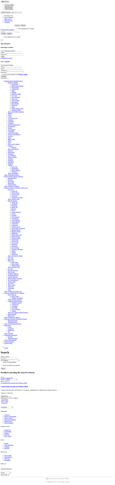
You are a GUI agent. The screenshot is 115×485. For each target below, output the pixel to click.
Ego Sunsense (15, 217)
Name (2, 67)
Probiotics (11, 154)
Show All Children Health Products (18, 312)
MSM (9, 141)
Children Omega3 (17, 303)
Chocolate (11, 328)
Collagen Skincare (13, 273)
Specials (6, 448)
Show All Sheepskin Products (12, 324)
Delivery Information (10, 416)
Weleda (14, 252)
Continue (3, 76)
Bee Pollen (11, 183)
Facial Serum (15, 192)
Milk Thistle (11, 139)
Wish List (7, 458)
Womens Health (16, 110)
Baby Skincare (12, 294)
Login (2, 56)
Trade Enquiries (8, 423)
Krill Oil (14, 147)
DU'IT (13, 210)
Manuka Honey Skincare (15, 278)
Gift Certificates (8, 445)
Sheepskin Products (9, 319)
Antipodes (14, 204)
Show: (2, 381)
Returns (6, 433)
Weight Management (17, 108)
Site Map (6, 435)
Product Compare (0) (7, 378)
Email (2, 52)
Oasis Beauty (15, 239)
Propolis (10, 180)
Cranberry (11, 123)
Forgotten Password (6, 58)
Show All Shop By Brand (15, 256)
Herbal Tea (11, 330)
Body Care (11, 260)
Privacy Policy (8, 418)
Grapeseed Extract (13, 133)
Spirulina (10, 159)
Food (6, 325)
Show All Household (10, 340)
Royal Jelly (11, 181)
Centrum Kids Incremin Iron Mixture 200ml (14, 386)
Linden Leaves (16, 226)
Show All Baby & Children (12, 317)
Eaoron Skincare (16, 212)
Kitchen (10, 337)
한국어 (8, 12)
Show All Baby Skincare (15, 299)
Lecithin (10, 136)
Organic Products (9, 341)
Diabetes (14, 92)
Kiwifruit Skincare (13, 275)
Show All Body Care (14, 267)
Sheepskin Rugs (12, 322)
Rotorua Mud (12, 282)
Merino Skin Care (17, 235)
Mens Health (15, 103)
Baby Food (11, 315)
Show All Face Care (13, 199)
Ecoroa (14, 214)
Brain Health (15, 87)
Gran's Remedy (16, 220)
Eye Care (14, 95)
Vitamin (10, 165)
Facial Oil (14, 191)
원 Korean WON (9, 5)
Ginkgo (10, 128)
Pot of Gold (15, 243)
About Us (7, 415)
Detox (13, 91)
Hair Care (10, 259)
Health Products (8, 81)
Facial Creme (15, 194)
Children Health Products (15, 301)
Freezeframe (15, 218)
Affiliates (7, 447)
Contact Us (4, 403)
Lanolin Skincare (13, 277)
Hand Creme (15, 264)
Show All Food (8, 333)
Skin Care (14, 105)
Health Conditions (13, 82)
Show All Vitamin (13, 173)
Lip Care (10, 269)
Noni (9, 142)
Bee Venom (11, 272)
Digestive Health (16, 94)
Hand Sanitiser (16, 265)
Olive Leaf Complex (14, 144)
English (19, 12)
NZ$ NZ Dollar (8, 7)
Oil (9, 332)
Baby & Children (9, 293)
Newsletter (7, 460)
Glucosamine (11, 129)
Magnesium (15, 168)
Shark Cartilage (12, 157)
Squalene (10, 160)
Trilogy (14, 251)
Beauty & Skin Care (10, 188)
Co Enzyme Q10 (13, 118)
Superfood (11, 162)
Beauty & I (15, 207)
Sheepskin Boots (12, 320)
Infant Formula (12, 314)
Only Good (15, 241)
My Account (7, 455)
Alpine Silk (15, 202)
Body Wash (15, 262)
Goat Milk (11, 131)
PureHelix (14, 244)
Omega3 (10, 146)
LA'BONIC (15, 223)
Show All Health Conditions (16, 112)
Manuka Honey (12, 178)
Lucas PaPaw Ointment (18, 228)
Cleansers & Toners (17, 197)
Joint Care (14, 99)
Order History (8, 457)
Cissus (10, 116)
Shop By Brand (12, 201)
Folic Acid (14, 167)
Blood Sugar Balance (18, 86)
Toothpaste (11, 288)
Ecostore (14, 215)
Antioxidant (15, 84)
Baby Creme (11, 285)
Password (3, 54)
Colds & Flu (15, 89)
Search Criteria (5, 357)
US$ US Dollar (9, 9)
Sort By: (3, 379)
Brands (6, 443)
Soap (9, 290)
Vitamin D (14, 171)
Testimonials (7, 431)
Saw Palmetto (12, 155)
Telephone (4, 70)
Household (7, 335)
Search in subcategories (9, 362)
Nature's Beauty (16, 238)
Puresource (15, 246)
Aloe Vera (11, 283)
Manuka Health (16, 231)
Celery (10, 115)
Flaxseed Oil (11, 126)
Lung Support (15, 100)
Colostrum (11, 121)
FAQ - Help (4, 401)
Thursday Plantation (17, 249)
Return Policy (8, 421)
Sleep (13, 107)
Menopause (15, 102)
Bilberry (10, 113)
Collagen (10, 120)
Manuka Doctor (16, 230)
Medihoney (15, 233)
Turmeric (10, 163)
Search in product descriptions (11, 365)
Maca (9, 137)
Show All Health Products (11, 175)
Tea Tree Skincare (13, 280)
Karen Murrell (16, 222)
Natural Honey (12, 184)
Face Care (11, 189)
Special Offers (8, 343)
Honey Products (8, 176)
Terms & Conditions (10, 419)
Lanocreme (15, 225)
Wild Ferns (15, 254)
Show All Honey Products (11, 186)
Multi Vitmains (16, 170)
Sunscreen (11, 286)
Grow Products (16, 97)
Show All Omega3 (13, 149)
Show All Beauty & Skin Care (13, 291)
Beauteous (14, 205)
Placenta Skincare (13, 270)
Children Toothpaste (17, 298)
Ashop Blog (4, 399)
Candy (10, 327)
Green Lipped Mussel (14, 134)
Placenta (10, 150)
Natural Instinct (16, 236)
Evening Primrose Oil (14, 125)
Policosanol (11, 152)
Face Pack (14, 196)
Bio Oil (14, 209)
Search (6, 348)
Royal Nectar (15, 248)
